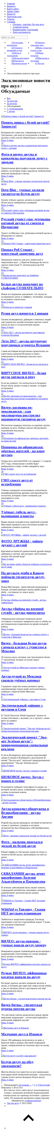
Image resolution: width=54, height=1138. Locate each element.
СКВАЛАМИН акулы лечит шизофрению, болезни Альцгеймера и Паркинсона (23, 877)
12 (2, 361)
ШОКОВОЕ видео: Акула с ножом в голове (22, 779)
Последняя (44, 1085)
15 (2, 241)
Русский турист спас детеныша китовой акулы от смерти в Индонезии (25, 223)
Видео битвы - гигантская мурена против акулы (21, 1007)
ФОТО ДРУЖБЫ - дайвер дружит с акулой (22, 543)
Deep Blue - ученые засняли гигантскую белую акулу (22, 192)
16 (2, 208)
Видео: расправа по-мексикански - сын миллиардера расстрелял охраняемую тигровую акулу (23, 413)
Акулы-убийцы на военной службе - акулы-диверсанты (23, 611)
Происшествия (20, 58)
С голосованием (15, 109)
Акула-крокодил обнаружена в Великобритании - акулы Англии (25, 812)
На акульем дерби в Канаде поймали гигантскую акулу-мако (23, 577)
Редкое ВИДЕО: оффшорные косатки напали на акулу (24, 975)
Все (9, 98)
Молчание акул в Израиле (21, 1034)
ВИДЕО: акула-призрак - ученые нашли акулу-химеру (23, 943)
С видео (11, 111)
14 (2, 273)
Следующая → (24, 1085)
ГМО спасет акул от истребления (17, 482)
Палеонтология (19, 63)
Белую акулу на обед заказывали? (17, 1064)
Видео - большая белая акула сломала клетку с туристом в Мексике (24, 647)
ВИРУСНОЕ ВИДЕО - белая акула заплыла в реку (23, 375)
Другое (39, 63)
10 (2, 435)
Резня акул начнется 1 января (24, 313)
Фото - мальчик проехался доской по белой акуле (22, 844)
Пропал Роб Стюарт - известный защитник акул (22, 251)
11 (2, 393)
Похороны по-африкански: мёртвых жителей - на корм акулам (22, 451)
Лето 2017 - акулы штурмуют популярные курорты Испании (25, 343)
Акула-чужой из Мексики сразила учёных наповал (21, 678)
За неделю (12, 103)
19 (2, 143)
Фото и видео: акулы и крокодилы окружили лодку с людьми (24, 158)
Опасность (18, 61)
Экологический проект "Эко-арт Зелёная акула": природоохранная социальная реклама (24, 743)
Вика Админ (7, 140)
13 (2, 304)
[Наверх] (28, 1128)
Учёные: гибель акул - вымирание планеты (18, 514)
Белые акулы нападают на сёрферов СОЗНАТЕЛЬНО (22, 286)
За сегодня (12, 101)
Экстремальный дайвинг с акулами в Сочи (22, 707)
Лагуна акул (13, 1103)
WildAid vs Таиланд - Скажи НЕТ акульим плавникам (23, 911)
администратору (33, 1100)
